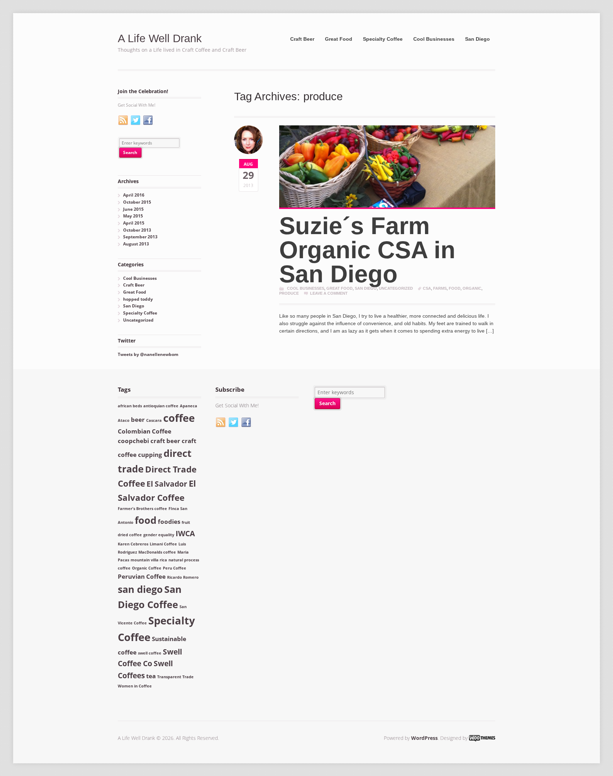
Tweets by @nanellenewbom (148, 354)
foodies (169, 521)
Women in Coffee (135, 686)
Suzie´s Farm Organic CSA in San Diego (367, 250)
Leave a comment (329, 293)
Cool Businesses (433, 39)
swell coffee (149, 653)
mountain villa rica (149, 559)
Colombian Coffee (144, 431)
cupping (150, 455)
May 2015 (133, 216)
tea (151, 676)
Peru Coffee (174, 568)
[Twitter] (136, 120)
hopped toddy (138, 299)
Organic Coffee (146, 568)
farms (440, 288)
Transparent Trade (175, 676)
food (454, 288)
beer (138, 419)
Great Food (338, 39)
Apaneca (188, 405)
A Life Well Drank (160, 38)
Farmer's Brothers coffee (142, 508)
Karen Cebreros (133, 544)
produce (289, 293)
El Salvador (167, 484)
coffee (179, 418)
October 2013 (137, 230)
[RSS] (123, 120)
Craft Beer (302, 39)
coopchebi (133, 441)
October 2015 (137, 202)
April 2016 (133, 195)
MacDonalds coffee (157, 552)
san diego (140, 589)
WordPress (424, 738)
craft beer (165, 441)
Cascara (154, 420)
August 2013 (136, 244)
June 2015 (133, 209)
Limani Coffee (163, 544)
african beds (130, 405)
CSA (427, 288)
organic (472, 288)
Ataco (123, 420)
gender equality (158, 534)
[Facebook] (148, 120)
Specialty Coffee (383, 39)
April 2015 (133, 223)
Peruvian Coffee (142, 576)
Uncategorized (396, 288)
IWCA (185, 533)
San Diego (477, 39)
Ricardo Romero (183, 577)
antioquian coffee (160, 405)
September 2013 (140, 237)
